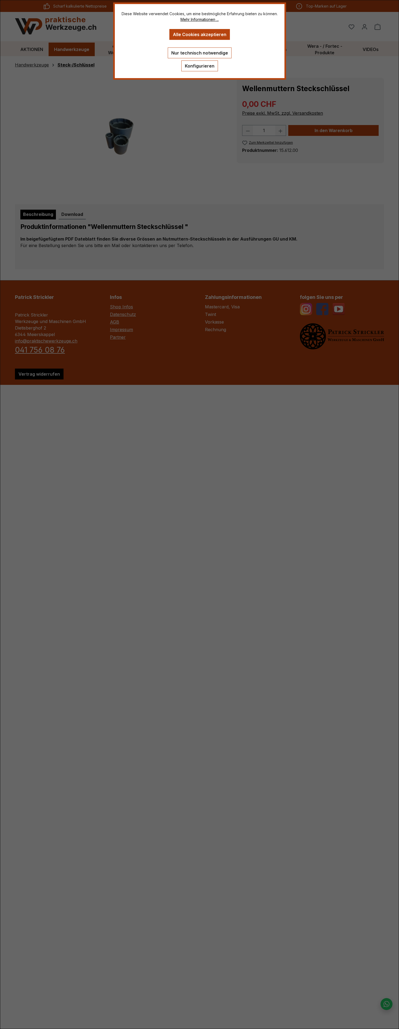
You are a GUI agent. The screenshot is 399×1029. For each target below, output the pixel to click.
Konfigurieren (199, 66)
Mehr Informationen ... (199, 19)
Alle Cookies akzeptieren (199, 34)
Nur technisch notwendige (199, 53)
